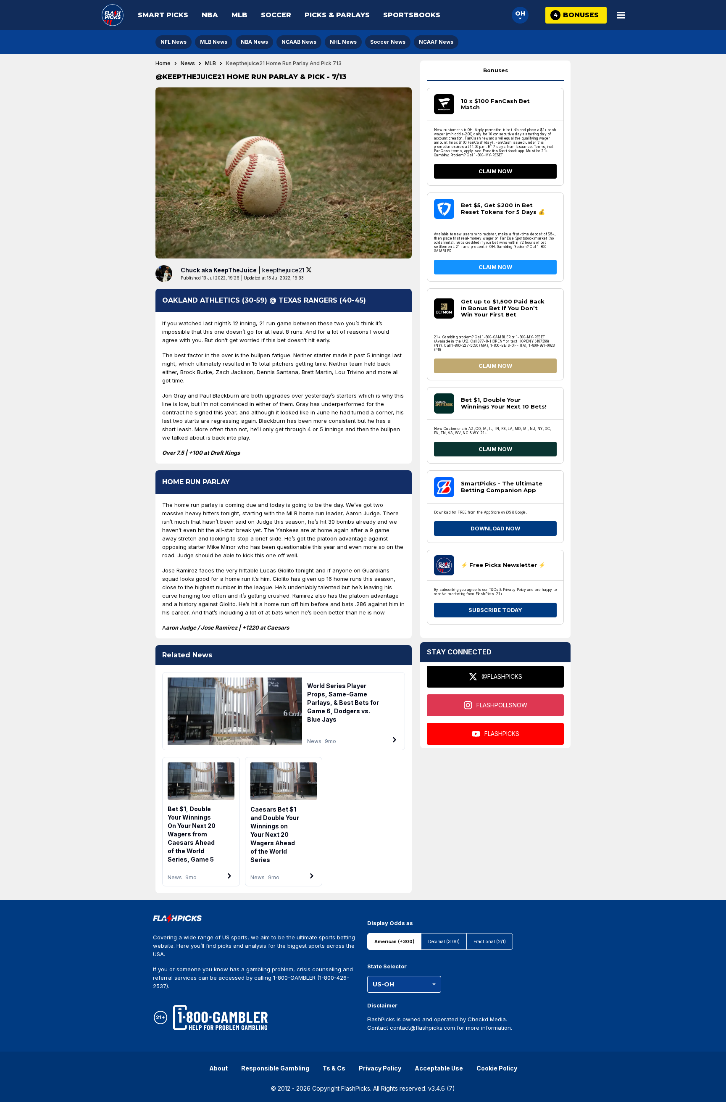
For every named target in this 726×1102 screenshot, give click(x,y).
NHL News (343, 42)
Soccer (276, 15)
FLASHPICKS (501, 733)
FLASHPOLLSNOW (501, 705)
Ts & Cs (334, 1068)
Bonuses (495, 70)
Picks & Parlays (337, 15)
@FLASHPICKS (501, 676)
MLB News (213, 42)
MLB (239, 15)
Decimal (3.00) (444, 941)
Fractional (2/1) (489, 941)
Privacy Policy (380, 1068)
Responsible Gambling (275, 1068)
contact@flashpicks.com (422, 1027)
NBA (210, 15)
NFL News (173, 42)
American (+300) (394, 941)
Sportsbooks (411, 15)
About (218, 1068)
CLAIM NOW (495, 171)
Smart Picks (163, 15)
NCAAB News (298, 42)
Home (163, 63)
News (188, 63)
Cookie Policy (496, 1068)
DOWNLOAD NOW (495, 528)
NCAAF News (436, 42)
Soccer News (387, 42)
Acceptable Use (439, 1068)
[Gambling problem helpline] (220, 1017)
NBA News (254, 42)
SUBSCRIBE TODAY (495, 609)
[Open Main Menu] (621, 15)
